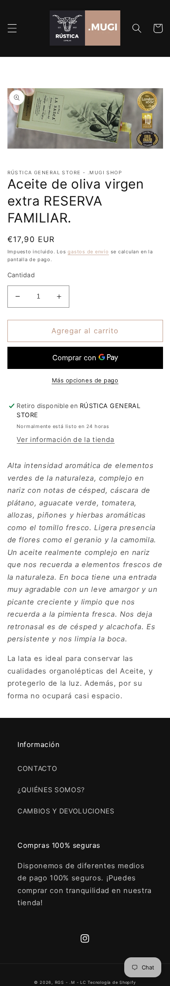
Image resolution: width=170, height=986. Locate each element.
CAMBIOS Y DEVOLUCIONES (66, 811)
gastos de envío (88, 252)
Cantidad (21, 275)
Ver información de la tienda (65, 439)
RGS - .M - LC (71, 982)
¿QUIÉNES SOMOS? (51, 790)
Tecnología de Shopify (112, 982)
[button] (11, 28)
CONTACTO (37, 768)
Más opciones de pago (85, 380)
